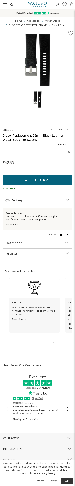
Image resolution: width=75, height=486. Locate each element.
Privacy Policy (47, 473)
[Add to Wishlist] (70, 33)
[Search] (12, 5)
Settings (40, 480)
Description (14, 243)
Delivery (17, 200)
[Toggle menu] (5, 5)
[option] (37, 60)
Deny (54, 480)
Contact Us (11, 438)
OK (67, 480)
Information (12, 448)
